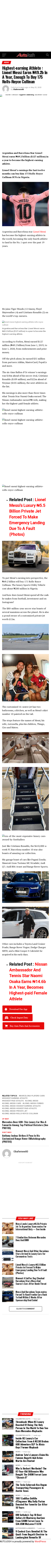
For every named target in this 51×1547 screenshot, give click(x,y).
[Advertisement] (25, 26)
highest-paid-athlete (13, 1101)
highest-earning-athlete (15, 1098)
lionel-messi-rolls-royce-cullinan (20, 1114)
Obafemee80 (18, 89)
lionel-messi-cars (12, 1103)
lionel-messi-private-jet (15, 1111)
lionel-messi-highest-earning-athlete (22, 1106)
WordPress (40, 1541)
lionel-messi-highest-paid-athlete (20, 1108)
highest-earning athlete (31, 235)
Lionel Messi (23, 595)
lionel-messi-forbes (33, 1103)
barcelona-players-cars (32, 1096)
